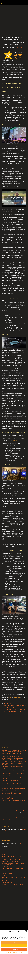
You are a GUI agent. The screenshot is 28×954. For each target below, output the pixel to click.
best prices (22, 843)
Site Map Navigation (7, 882)
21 (9, 817)
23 (16, 817)
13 (6, 815)
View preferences (14, 949)
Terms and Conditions (7, 888)
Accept (14, 942)
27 (6, 819)
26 (3, 819)
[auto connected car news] (2, 3)
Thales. (15, 440)
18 (23, 815)
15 (13, 815)
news (5, 703)
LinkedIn (4, 837)
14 (9, 815)
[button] (26, 931)
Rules (9, 697)
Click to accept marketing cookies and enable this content (14, 198)
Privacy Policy (14, 952)
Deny (14, 945)
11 (23, 812)
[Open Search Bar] (23, 3)
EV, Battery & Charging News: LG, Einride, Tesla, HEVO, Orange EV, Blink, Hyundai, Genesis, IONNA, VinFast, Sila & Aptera (14, 793)
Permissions (17, 697)
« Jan (3, 823)
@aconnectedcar (12, 834)
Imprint (3, 875)
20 (6, 817)
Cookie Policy (8, 952)
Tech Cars (9, 703)
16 (16, 815)
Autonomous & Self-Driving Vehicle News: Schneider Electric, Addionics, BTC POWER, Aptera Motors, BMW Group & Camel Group (12, 758)
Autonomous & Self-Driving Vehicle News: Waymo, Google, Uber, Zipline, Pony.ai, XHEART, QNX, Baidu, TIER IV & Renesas (14, 788)
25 (23, 817)
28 (9, 819)
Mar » (7, 823)
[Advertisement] (14, 19)
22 (13, 817)
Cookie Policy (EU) (6, 866)
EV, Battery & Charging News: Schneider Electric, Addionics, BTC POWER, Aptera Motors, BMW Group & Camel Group (14, 763)
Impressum (20, 952)
